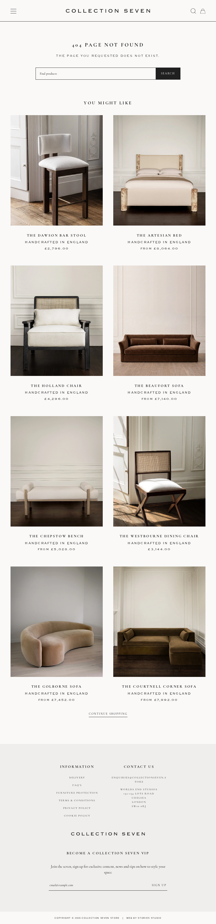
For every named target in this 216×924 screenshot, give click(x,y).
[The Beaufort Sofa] (159, 321)
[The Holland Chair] (57, 321)
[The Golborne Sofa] (57, 621)
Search (168, 73)
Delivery (77, 777)
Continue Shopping (108, 714)
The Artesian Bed (159, 235)
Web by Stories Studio (143, 918)
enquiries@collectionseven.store (139, 779)
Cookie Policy (77, 815)
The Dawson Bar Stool (57, 235)
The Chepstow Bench (56, 536)
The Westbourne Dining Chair (159, 536)
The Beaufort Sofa (159, 386)
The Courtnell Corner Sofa (159, 686)
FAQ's (77, 785)
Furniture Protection (77, 792)
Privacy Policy (77, 808)
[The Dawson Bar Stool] (57, 170)
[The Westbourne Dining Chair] (159, 471)
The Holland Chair (56, 386)
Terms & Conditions (77, 800)
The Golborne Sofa (56, 686)
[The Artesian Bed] (159, 170)
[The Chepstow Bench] (57, 471)
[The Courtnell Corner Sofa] (159, 621)
